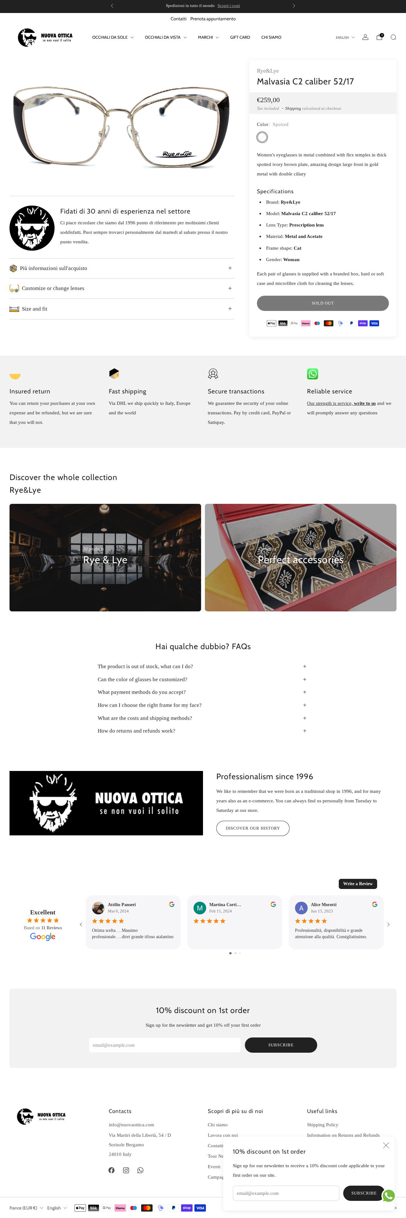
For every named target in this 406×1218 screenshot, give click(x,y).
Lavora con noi (223, 1135)
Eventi (214, 1166)
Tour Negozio (221, 1156)
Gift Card (240, 37)
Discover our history (253, 828)
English (342, 38)
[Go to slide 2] (235, 953)
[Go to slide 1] (230, 953)
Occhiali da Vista (162, 37)
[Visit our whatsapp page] (140, 1170)
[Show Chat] (390, 1195)
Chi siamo (271, 37)
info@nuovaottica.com (131, 1124)
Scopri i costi (229, 5)
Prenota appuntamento (213, 19)
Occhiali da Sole (110, 37)
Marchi (205, 37)
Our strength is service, (330, 403)
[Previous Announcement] (112, 6)
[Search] (393, 37)
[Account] (365, 37)
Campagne (218, 1177)
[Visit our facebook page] (111, 1170)
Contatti (179, 19)
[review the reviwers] (171, 905)
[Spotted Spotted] (262, 137)
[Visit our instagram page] (126, 1170)
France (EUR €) (23, 1207)
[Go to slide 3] (239, 953)
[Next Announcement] (294, 6)
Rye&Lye (268, 71)
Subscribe (364, 1193)
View (88, 579)
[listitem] (203, 5)
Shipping (293, 108)
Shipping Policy (322, 1124)
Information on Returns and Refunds (343, 1135)
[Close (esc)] (386, 1145)
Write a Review (358, 883)
